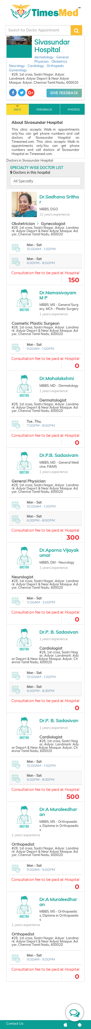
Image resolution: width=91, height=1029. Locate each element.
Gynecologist (53, 223)
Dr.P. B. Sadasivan (58, 632)
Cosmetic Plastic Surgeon (35, 323)
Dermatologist (52, 400)
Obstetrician (23, 223)
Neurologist (22, 576)
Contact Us (14, 1023)
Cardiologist (50, 648)
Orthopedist (23, 844)
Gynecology (18, 70)
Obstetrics (59, 61)
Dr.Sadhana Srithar (59, 199)
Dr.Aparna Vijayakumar (59, 552)
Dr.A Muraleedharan (58, 811)
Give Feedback (64, 93)
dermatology (44, 57)
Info (17, 109)
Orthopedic (55, 66)
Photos (74, 109)
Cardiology (36, 66)
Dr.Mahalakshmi (56, 378)
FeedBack (44, 109)
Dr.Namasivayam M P (57, 295)
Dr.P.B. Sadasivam (58, 455)
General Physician (29, 480)
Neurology (17, 66)
